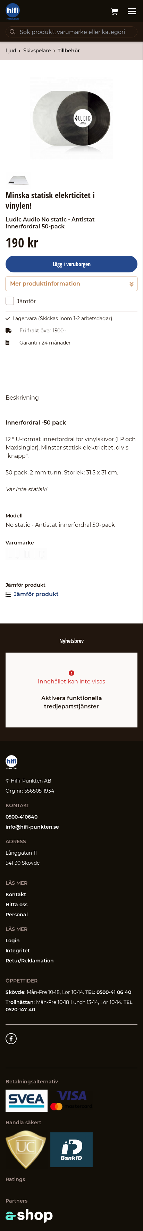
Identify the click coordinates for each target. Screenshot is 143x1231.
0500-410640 (21, 817)
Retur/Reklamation (30, 961)
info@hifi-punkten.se (32, 827)
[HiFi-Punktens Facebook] (11, 1038)
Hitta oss (16, 904)
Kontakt (16, 894)
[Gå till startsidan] (13, 11)
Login (13, 940)
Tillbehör (69, 50)
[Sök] (12, 31)
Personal (17, 914)
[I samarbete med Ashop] (29, 1216)
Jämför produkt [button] (35, 594)
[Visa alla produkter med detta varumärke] (71, 554)
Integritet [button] (18, 951)
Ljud (11, 50)
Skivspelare (37, 50)
